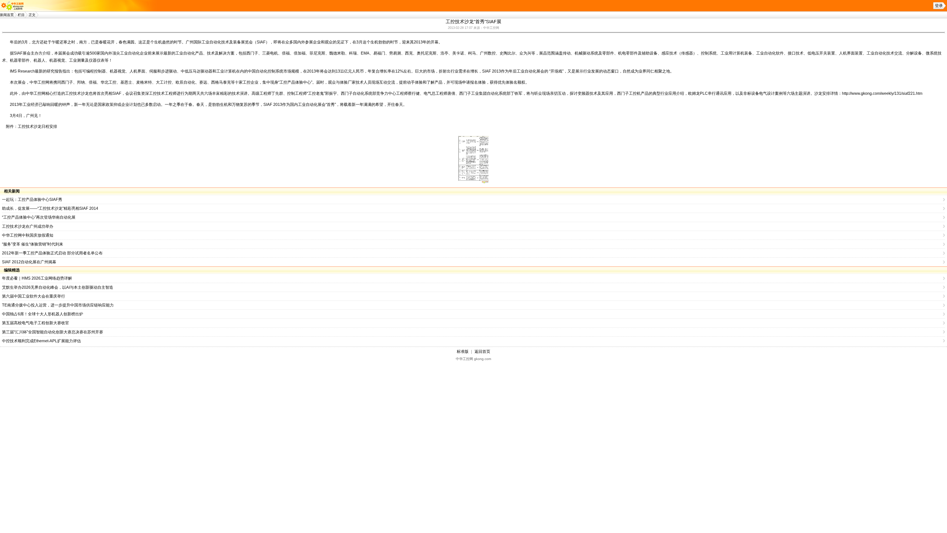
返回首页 (482, 351)
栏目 (21, 15)
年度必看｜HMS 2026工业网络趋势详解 (37, 278)
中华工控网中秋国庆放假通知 (27, 235)
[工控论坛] (13, 5)
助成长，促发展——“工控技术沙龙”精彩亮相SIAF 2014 (50, 208)
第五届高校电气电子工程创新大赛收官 (35, 323)
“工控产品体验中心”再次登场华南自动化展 (38, 217)
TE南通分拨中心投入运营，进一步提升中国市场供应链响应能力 (58, 305)
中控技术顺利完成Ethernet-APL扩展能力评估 (41, 341)
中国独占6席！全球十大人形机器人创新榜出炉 (42, 314)
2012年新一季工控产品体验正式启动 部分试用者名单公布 (52, 253)
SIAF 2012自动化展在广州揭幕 (29, 262)
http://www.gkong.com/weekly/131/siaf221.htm (882, 93)
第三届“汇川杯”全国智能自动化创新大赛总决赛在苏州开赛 (52, 332)
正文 (32, 15)
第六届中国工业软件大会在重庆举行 (33, 296)
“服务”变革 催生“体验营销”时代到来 (32, 244)
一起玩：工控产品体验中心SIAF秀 (32, 199)
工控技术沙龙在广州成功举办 (27, 226)
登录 (939, 5)
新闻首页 (7, 15)
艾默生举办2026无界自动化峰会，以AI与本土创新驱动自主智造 (57, 287)
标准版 (463, 351)
